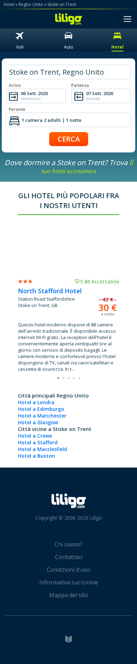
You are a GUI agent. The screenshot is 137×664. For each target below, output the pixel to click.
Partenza (80, 85)
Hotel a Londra (36, 402)
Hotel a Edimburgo (41, 409)
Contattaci (68, 557)
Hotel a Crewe (35, 435)
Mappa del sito (68, 595)
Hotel (9, 4)
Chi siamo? (68, 544)
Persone (17, 109)
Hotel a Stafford (38, 442)
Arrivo (15, 85)
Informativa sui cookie (68, 582)
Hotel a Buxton (36, 455)
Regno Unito (31, 4)
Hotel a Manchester (42, 415)
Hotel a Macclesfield (42, 449)
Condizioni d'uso (68, 570)
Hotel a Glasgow (38, 422)
